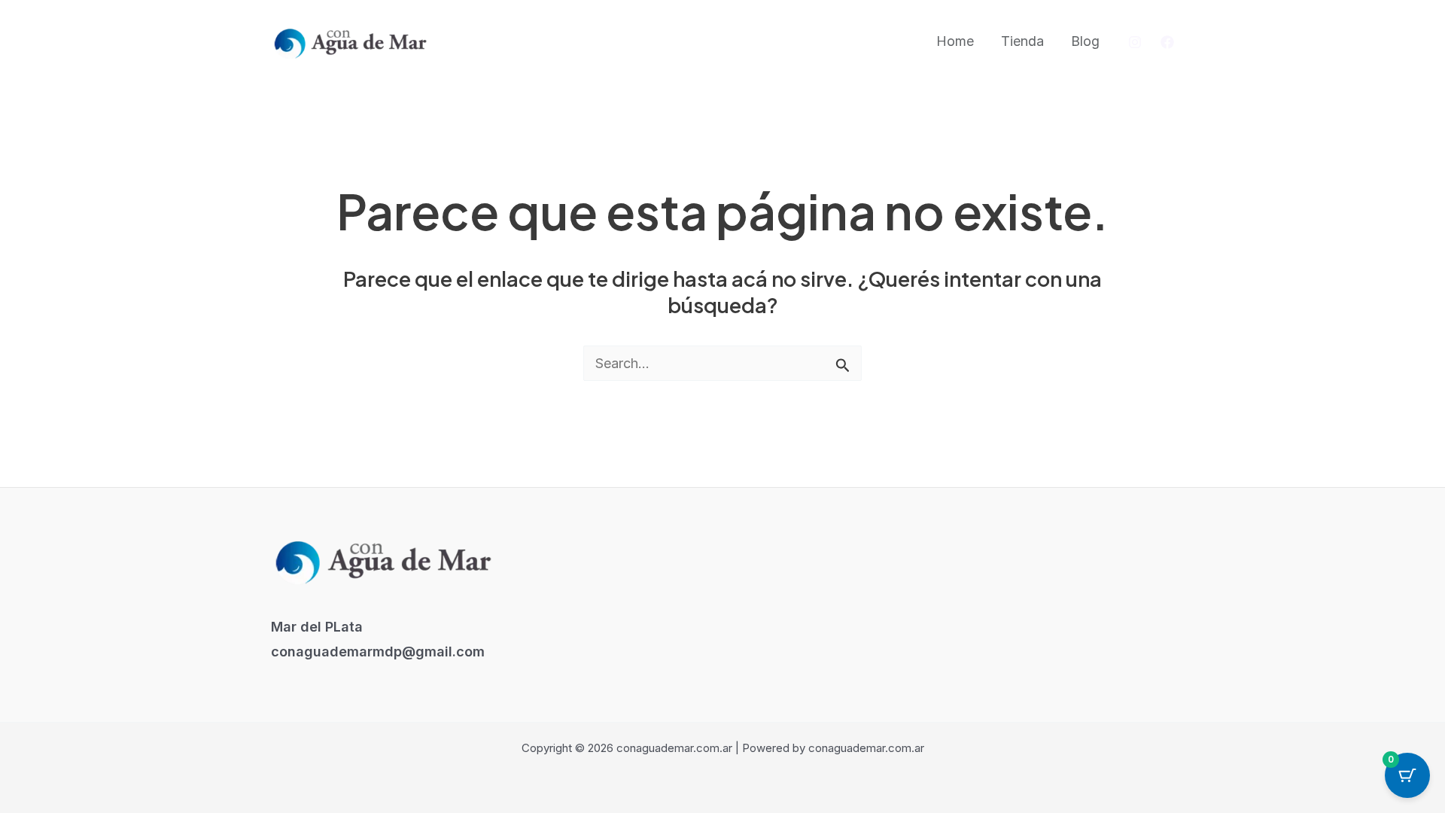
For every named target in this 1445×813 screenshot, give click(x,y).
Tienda (1022, 41)
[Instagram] (1135, 42)
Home (955, 41)
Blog (1085, 41)
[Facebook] (1167, 42)
